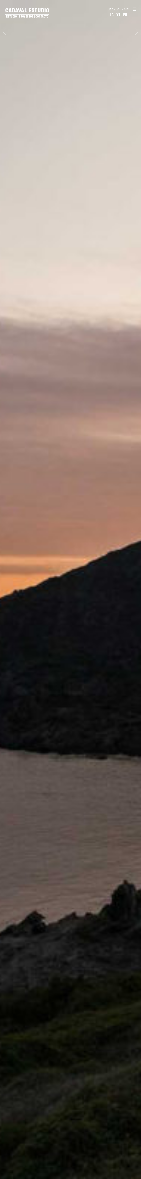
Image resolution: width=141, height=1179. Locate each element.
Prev (4, 31)
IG (112, 15)
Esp (111, 9)
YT (118, 15)
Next (136, 31)
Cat (118, 9)
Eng (126, 9)
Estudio (11, 16)
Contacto (41, 16)
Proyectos (26, 16)
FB (125, 15)
